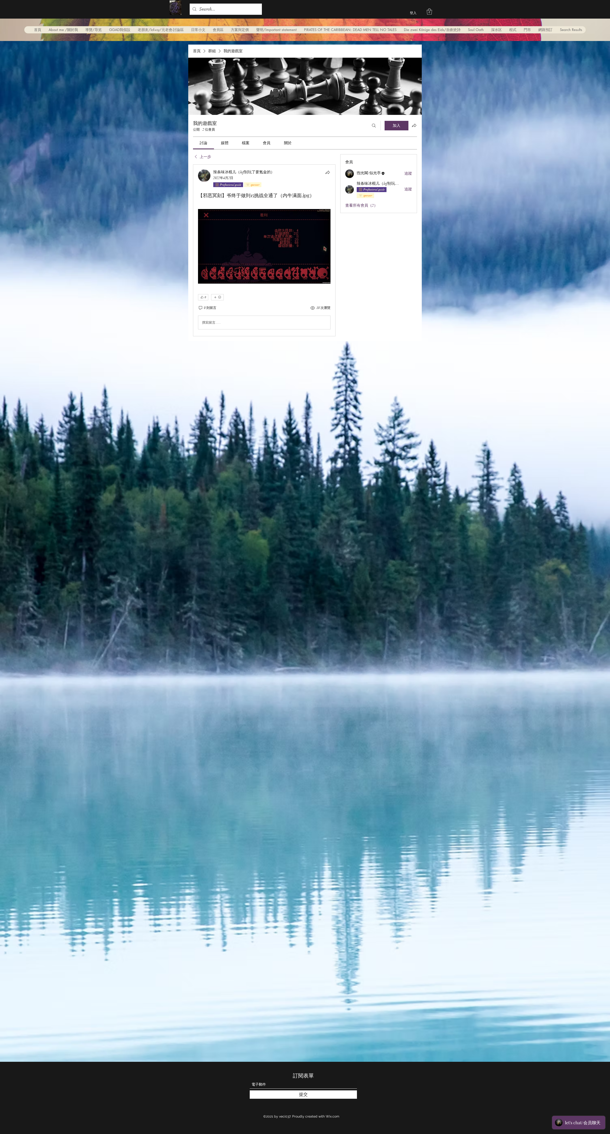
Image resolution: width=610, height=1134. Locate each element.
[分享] (327, 172)
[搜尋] (374, 125)
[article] (264, 250)
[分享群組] (414, 125)
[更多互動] (217, 297)
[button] (429, 11)
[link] (203, 143)
